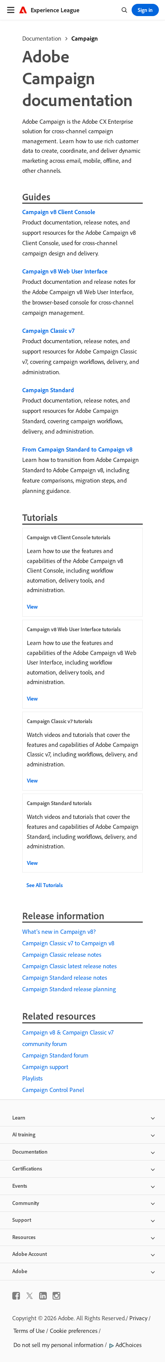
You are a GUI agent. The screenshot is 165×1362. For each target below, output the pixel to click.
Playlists (32, 1078)
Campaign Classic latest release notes (69, 966)
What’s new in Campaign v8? (59, 931)
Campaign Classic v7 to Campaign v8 (68, 943)
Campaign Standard (48, 390)
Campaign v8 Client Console (58, 212)
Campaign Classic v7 (48, 330)
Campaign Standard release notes (64, 977)
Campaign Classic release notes (61, 954)
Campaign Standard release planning (69, 989)
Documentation (41, 38)
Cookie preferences (73, 1330)
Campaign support (45, 1067)
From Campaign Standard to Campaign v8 (77, 449)
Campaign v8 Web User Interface (64, 271)
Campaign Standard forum (55, 1055)
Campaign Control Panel (53, 1090)
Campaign (84, 38)
